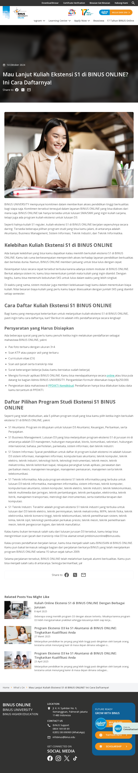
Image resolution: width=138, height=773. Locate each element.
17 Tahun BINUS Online (120, 20)
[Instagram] (29, 90)
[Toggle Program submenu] (44, 20)
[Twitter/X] (23, 90)
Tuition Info (114, 735)
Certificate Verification (74, 3)
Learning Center (58, 20)
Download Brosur (50, 3)
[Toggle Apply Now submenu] (89, 20)
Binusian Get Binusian (100, 3)
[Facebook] (17, 90)
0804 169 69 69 (61, 728)
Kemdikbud (66, 385)
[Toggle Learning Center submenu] (69, 20)
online (111, 375)
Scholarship (114, 746)
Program (37, 20)
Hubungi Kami (121, 3)
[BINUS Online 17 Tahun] (87, 12)
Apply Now (80, 20)
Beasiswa (98, 20)
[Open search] (133, 3)
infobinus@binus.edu (64, 737)
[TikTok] (75, 758)
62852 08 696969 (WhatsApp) (69, 732)
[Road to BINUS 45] (72, 12)
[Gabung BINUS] (116, 12)
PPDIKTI (53, 385)
